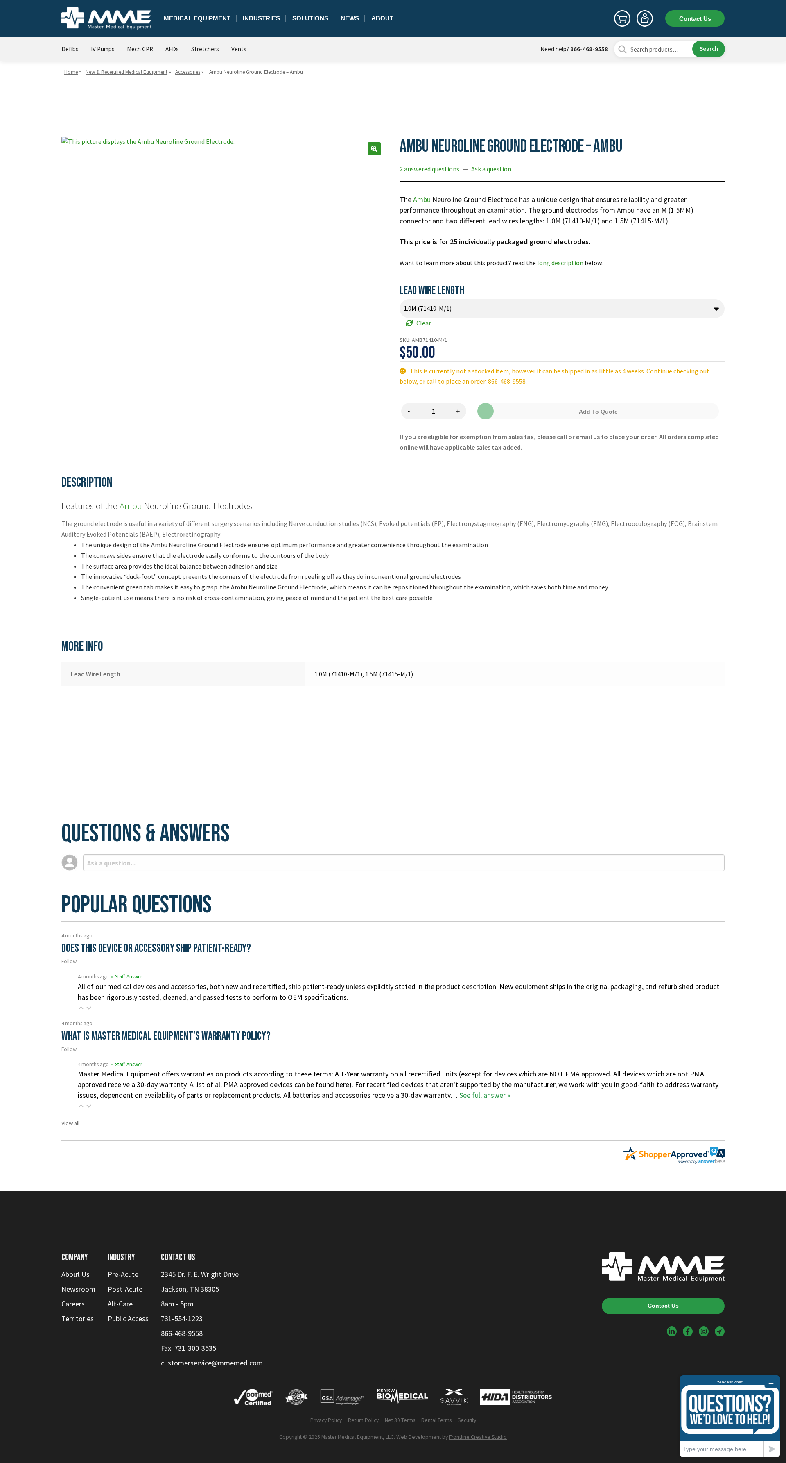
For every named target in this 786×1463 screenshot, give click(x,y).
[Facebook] (688, 1331)
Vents (238, 49)
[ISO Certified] (296, 1399)
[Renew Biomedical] (402, 1399)
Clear (423, 323)
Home (71, 71)
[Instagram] (704, 1331)
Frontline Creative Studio (478, 1436)
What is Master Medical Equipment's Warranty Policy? (166, 1036)
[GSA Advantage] (342, 1399)
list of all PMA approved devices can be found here (271, 1084)
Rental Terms (436, 1420)
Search (709, 48)
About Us (75, 1274)
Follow (69, 961)
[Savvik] (454, 1399)
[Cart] (622, 18)
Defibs (70, 49)
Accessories (187, 71)
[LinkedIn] (672, 1331)
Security (467, 1420)
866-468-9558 (589, 49)
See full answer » (484, 1095)
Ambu (422, 199)
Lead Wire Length (432, 290)
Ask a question (491, 169)
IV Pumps (103, 49)
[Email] (720, 1331)
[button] (374, 148)
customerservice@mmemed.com (212, 1362)
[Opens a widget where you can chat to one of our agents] (730, 1416)
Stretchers (205, 49)
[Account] (645, 18)
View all (70, 1123)
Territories (77, 1318)
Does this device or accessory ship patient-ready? (156, 948)
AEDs (172, 49)
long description (560, 263)
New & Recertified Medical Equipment (126, 71)
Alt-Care (120, 1303)
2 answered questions (429, 169)
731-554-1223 (182, 1318)
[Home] (106, 18)
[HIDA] (516, 1399)
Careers (73, 1303)
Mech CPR (140, 49)
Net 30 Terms (400, 1420)
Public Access (128, 1318)
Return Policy (363, 1420)
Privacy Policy (326, 1420)
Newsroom (78, 1289)
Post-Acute (125, 1289)
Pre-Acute (123, 1274)
